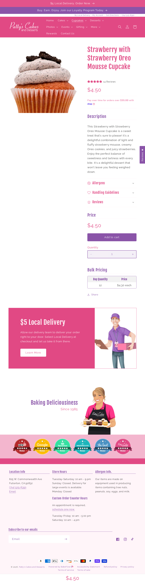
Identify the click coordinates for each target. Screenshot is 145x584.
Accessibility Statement (88, 567)
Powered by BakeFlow (60, 567)
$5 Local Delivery (82, 15)
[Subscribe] (66, 539)
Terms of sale (83, 570)
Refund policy (110, 567)
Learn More (33, 352)
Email (12, 491)
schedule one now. (63, 509)
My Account (97, 15)
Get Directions (112, 15)
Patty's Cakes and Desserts (32, 567)
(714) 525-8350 (128, 15)
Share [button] (94, 294)
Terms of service (66, 570)
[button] (63, 20)
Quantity (92, 247)
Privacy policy (127, 567)
